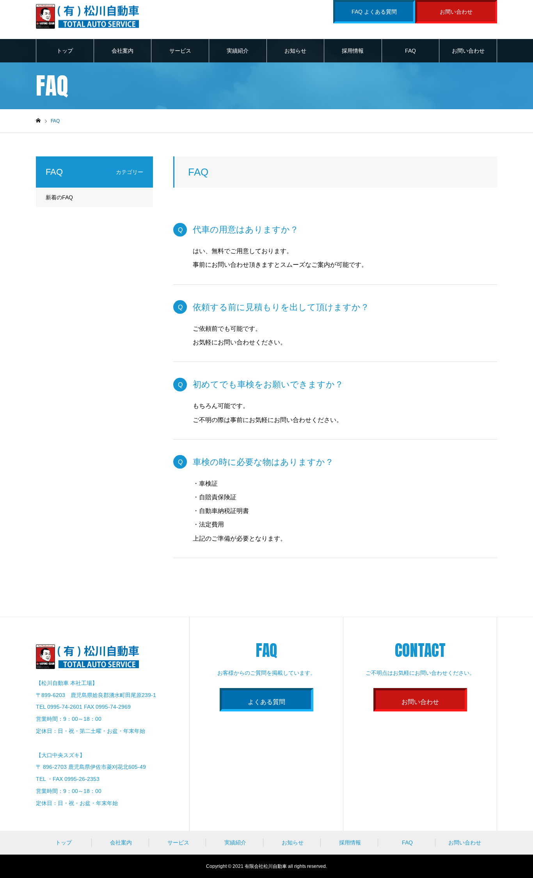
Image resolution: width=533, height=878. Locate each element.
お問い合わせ (456, 12)
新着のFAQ (59, 197)
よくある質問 (266, 702)
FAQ (410, 51)
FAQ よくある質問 (374, 12)
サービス (180, 51)
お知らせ (295, 51)
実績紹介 (238, 51)
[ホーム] (38, 120)
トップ (65, 51)
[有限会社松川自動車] (87, 15)
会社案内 (122, 51)
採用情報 (353, 51)
